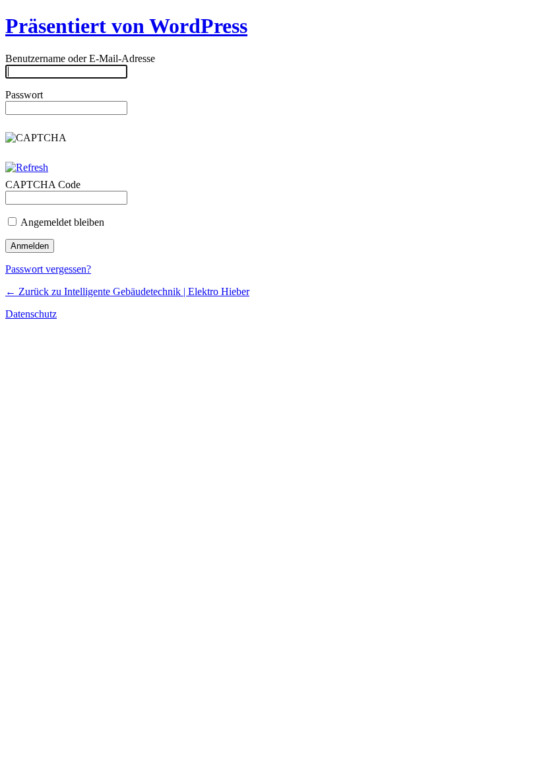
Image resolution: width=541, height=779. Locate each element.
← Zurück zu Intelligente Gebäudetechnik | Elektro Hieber (127, 291)
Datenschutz (31, 314)
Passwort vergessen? (48, 269)
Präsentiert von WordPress (126, 26)
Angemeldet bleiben (61, 222)
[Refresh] (26, 167)
